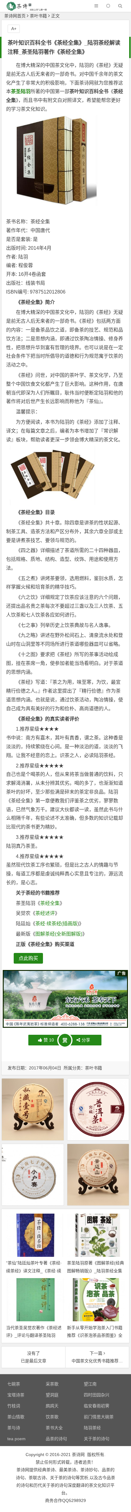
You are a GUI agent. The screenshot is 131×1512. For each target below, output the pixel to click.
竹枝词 (13, 1405)
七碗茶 (13, 1384)
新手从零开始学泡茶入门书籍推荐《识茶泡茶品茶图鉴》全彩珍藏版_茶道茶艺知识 (94, 1335)
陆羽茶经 (92, 1427)
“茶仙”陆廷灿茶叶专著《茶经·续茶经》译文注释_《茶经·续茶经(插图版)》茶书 (34, 1270)
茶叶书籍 (38, 15)
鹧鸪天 (52, 1405)
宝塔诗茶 (15, 1394)
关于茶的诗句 (96, 1438)
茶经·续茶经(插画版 (56, 923)
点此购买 (28, 958)
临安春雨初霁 (96, 1405)
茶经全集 (50, 903)
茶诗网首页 (15, 15)
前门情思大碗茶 (99, 1416)
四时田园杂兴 (96, 1394)
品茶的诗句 (56, 1438)
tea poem (16, 1438)
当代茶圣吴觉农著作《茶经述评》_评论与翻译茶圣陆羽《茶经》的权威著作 (34, 1335)
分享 (86, 1040)
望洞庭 (52, 1394)
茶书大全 (54, 1427)
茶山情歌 (15, 1416)
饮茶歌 (52, 1416)
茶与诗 (13, 1427)
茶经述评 (45, 913)
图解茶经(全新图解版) (58, 934)
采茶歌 (52, 1384)
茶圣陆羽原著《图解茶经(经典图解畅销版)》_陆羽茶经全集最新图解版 (95, 1270)
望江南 (90, 1384)
